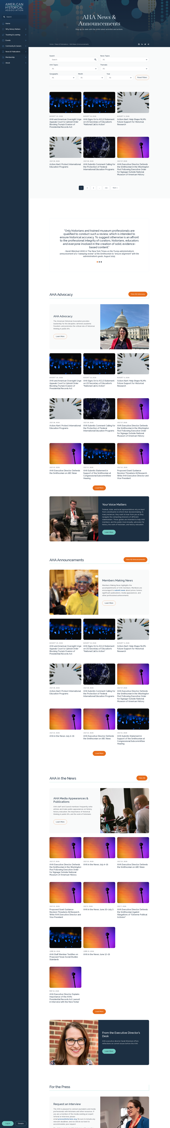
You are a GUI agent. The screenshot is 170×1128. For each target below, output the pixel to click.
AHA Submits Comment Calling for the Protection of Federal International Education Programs (99, 167)
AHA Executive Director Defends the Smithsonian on (132, 870)
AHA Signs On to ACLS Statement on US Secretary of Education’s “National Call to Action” (98, 122)
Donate (21, 1123)
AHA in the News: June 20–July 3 (98, 914)
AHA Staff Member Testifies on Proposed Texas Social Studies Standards (63, 962)
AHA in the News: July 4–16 (61, 738)
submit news (119, 593)
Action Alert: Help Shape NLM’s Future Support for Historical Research (131, 122)
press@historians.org (67, 1087)
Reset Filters (142, 77)
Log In (7, 1123)
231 (106, 188)
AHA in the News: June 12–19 (96, 959)
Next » (115, 188)
